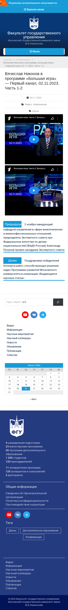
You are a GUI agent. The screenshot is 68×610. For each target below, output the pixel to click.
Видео (28, 104)
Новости (12, 342)
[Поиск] (58, 302)
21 (42, 385)
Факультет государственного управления (34, 35)
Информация (40, 104)
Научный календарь (19, 338)
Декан (35, 111)
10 (9, 381)
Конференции (34, 537)
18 (18, 385)
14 (42, 381)
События (12, 355)
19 (26, 385)
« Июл (33, 399)
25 (18, 388)
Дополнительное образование (41, 530)
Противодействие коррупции (25, 504)
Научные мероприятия (20, 334)
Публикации (14, 351)
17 (9, 385)
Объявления (14, 346)
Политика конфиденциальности (27, 500)
